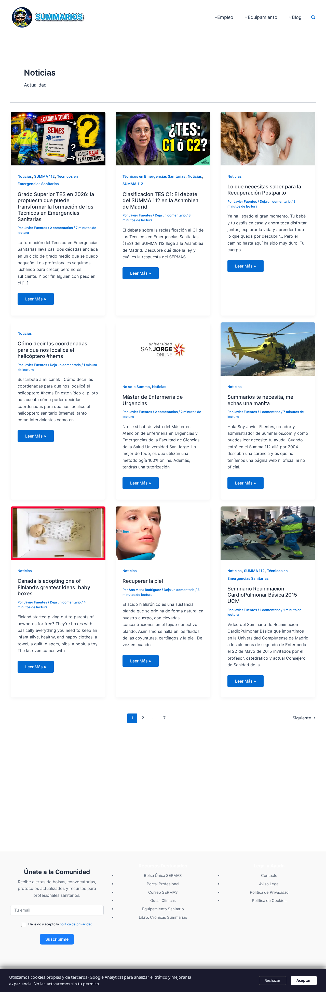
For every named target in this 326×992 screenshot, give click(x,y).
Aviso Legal (269, 883)
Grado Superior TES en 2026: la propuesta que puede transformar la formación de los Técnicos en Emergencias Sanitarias (56, 206)
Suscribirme (57, 939)
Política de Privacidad (269, 892)
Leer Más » (37, 300)
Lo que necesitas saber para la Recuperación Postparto (264, 190)
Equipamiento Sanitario (163, 908)
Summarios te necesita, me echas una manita (260, 400)
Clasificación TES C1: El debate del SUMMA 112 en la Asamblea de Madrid (160, 200)
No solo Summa (136, 386)
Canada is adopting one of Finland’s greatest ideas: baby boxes (54, 587)
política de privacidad (76, 924)
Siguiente (304, 717)
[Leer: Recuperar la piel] (163, 532)
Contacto (269, 875)
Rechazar (272, 980)
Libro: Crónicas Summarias (163, 917)
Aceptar (303, 980)
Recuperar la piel (143, 581)
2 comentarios (61, 228)
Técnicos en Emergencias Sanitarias (154, 176)
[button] (313, 17)
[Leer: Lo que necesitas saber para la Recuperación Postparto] (268, 138)
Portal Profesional (163, 883)
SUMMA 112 (44, 176)
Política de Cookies (269, 900)
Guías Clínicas (163, 900)
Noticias (25, 176)
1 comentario (270, 412)
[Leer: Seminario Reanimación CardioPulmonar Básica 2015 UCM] (268, 532)
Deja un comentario (170, 215)
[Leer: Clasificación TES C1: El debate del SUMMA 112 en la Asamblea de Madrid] (163, 138)
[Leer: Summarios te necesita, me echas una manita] (268, 348)
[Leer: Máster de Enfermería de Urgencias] (163, 348)
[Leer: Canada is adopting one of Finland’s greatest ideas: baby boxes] (58, 532)
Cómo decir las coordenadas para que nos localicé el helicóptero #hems (52, 350)
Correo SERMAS (163, 892)
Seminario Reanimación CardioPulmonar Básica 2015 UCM (262, 595)
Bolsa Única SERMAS (163, 875)
